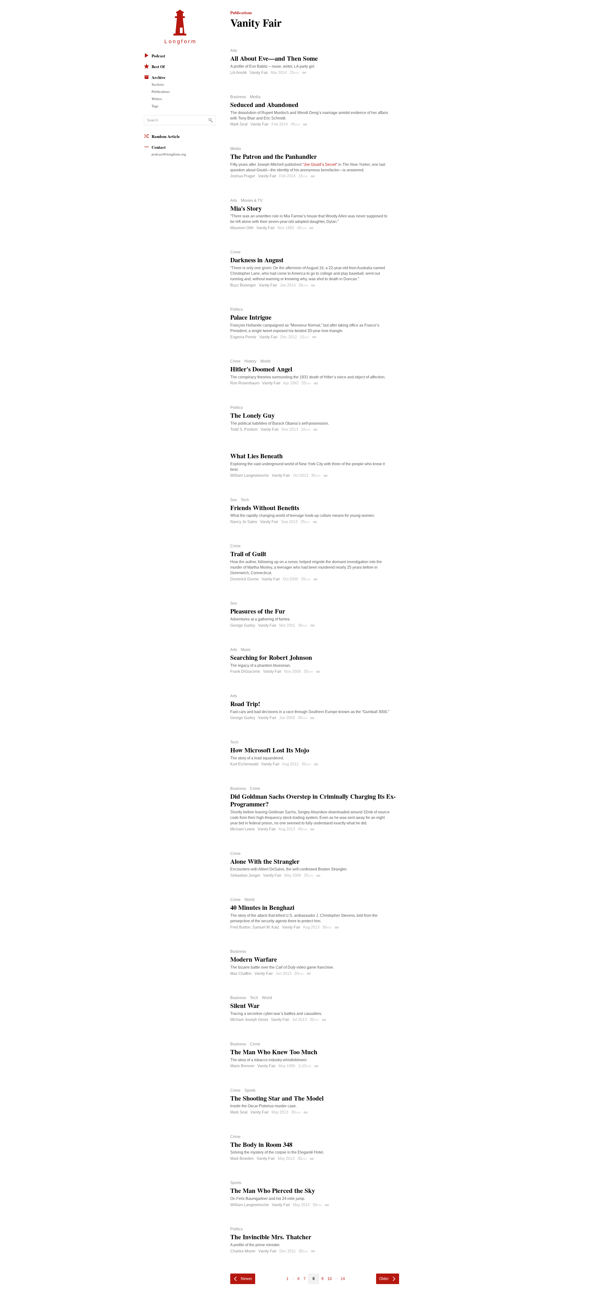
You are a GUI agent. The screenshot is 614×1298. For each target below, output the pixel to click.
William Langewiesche (249, 475)
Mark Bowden (242, 1158)
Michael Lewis (242, 829)
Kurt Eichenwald (244, 764)
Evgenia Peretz (243, 337)
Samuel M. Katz (265, 927)
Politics (236, 309)
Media (255, 97)
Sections (158, 84)
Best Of (158, 67)
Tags (155, 105)
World (265, 361)
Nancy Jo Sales (243, 522)
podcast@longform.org (169, 154)
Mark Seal (239, 124)
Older (384, 1279)
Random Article (166, 136)
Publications (161, 91)
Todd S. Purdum (244, 429)
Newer (246, 1279)
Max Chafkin (241, 973)
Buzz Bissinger (243, 285)
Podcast (158, 56)
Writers (157, 98)
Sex (233, 500)
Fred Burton (240, 927)
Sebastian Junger (245, 875)
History (250, 361)
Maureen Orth (242, 228)
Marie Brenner (242, 1066)
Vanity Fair (259, 73)
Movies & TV (252, 200)
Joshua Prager (242, 176)
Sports (249, 1090)
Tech (245, 500)
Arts (233, 51)
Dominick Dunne (244, 579)
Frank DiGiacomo (245, 671)
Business (238, 97)
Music (246, 650)
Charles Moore (242, 1251)
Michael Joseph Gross (249, 1020)
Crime (235, 252)
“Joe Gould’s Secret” (319, 164)
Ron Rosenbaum (244, 383)
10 (329, 1279)
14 (343, 1279)
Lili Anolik (238, 73)
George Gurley (242, 625)
